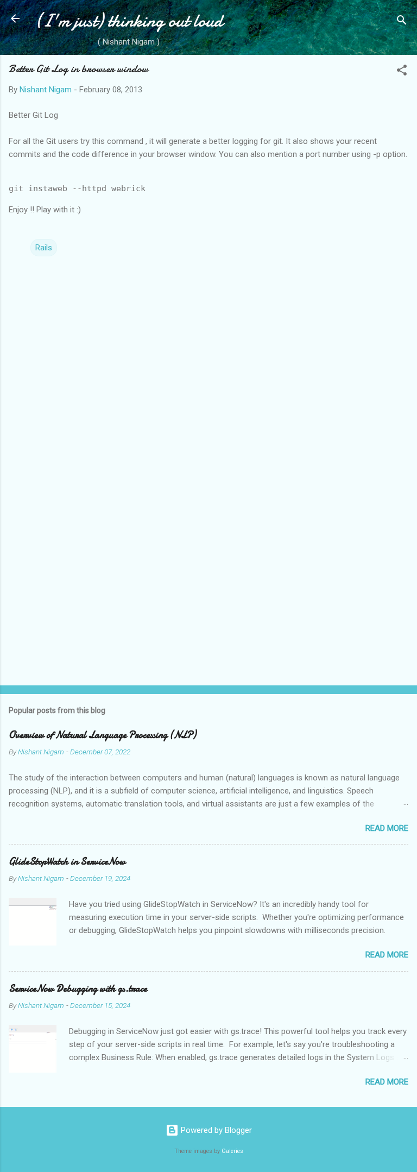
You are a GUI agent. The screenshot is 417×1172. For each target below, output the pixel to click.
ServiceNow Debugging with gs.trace (78, 988)
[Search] (401, 22)
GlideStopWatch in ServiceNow (67, 861)
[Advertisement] (208, 592)
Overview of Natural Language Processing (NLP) (102, 735)
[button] (401, 72)
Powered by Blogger (215, 1130)
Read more (386, 828)
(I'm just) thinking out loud (129, 21)
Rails (43, 248)
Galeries (232, 1151)
